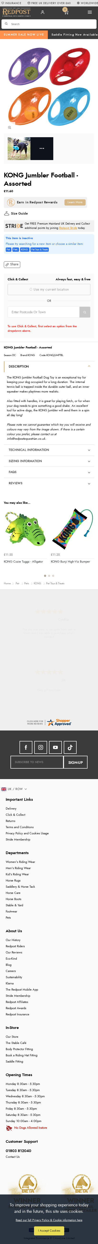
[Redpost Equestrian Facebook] (26, 747)
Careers (11, 971)
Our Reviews (14, 952)
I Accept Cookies (49, 1230)
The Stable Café (16, 1043)
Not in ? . (38, 320)
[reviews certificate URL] (49, 722)
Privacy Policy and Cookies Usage (27, 833)
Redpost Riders (15, 946)
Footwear (11, 911)
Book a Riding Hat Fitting (21, 1055)
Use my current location (51, 289)
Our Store (12, 1036)
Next (90, 545)
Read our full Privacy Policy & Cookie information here (49, 1220)
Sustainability (14, 977)
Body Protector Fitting (19, 1049)
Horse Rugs (13, 880)
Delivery (11, 808)
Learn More (75, 202)
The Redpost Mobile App (22, 989)
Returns (10, 821)
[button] (12, 264)
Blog (8, 965)
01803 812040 (18, 1151)
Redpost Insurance (17, 1014)
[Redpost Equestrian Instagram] (40, 747)
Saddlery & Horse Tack (20, 886)
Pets (8, 917)
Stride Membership (18, 839)
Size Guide (19, 213)
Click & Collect (15, 814)
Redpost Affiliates (17, 1002)
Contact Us (13, 1156)
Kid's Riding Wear (17, 874)
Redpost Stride (68, 228)
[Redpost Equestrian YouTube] (55, 747)
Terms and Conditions (20, 827)
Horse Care (13, 893)
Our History (13, 940)
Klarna (10, 983)
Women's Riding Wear (20, 862)
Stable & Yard (14, 905)
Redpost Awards (16, 1008)
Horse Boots (13, 899)
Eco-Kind (11, 958)
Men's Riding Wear (18, 868)
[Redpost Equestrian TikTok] (70, 747)
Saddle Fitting (14, 1061)
